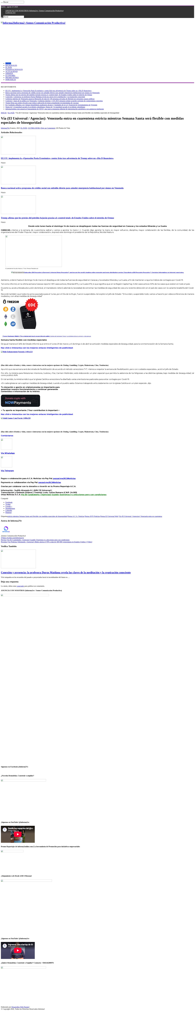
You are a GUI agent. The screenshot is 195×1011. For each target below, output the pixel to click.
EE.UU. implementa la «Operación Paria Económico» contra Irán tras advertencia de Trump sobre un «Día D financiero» (48, 91)
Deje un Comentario (48, 128)
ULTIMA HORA (34, 128)
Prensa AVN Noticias (92, 516)
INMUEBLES (10, 80)
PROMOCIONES (12, 78)
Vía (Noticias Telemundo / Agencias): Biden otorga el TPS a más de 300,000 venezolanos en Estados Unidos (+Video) (46, 542)
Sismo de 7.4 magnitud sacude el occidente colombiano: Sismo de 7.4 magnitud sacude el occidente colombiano (45, 107)
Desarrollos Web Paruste (20, 1007)
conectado (20, 586)
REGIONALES (11, 65)
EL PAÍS (8, 67)
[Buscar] (2, 2)
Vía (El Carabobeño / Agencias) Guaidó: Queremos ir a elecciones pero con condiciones (63, 495)
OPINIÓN (9, 73)
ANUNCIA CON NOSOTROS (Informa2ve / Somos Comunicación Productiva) (34, 11)
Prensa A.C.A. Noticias (75, 516)
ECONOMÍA (10, 76)
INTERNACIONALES (14, 69)
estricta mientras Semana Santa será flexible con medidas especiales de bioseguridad (37, 516)
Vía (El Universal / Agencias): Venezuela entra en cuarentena (140, 516)
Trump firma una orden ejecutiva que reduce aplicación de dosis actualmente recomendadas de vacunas (42, 103)
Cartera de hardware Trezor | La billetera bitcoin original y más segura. (46, 336)
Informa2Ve (5, 128)
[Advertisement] (97, 42)
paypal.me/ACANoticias (64, 478)
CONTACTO (10, 13)
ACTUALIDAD (11, 71)
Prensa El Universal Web (109, 516)
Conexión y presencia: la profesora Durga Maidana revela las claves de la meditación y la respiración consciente (45, 97)
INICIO (8, 63)
